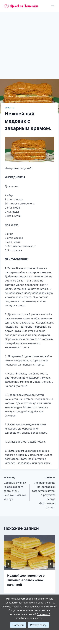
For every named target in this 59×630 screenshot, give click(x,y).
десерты (9, 108)
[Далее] (50, 564)
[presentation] (29, 552)
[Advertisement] (29, 43)
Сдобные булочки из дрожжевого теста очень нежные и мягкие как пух (15, 488)
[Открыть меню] (52, 6)
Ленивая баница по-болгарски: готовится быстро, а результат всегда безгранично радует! (43, 492)
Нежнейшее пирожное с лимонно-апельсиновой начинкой (26, 580)
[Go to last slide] (8, 564)
